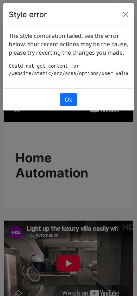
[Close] (125, 14)
